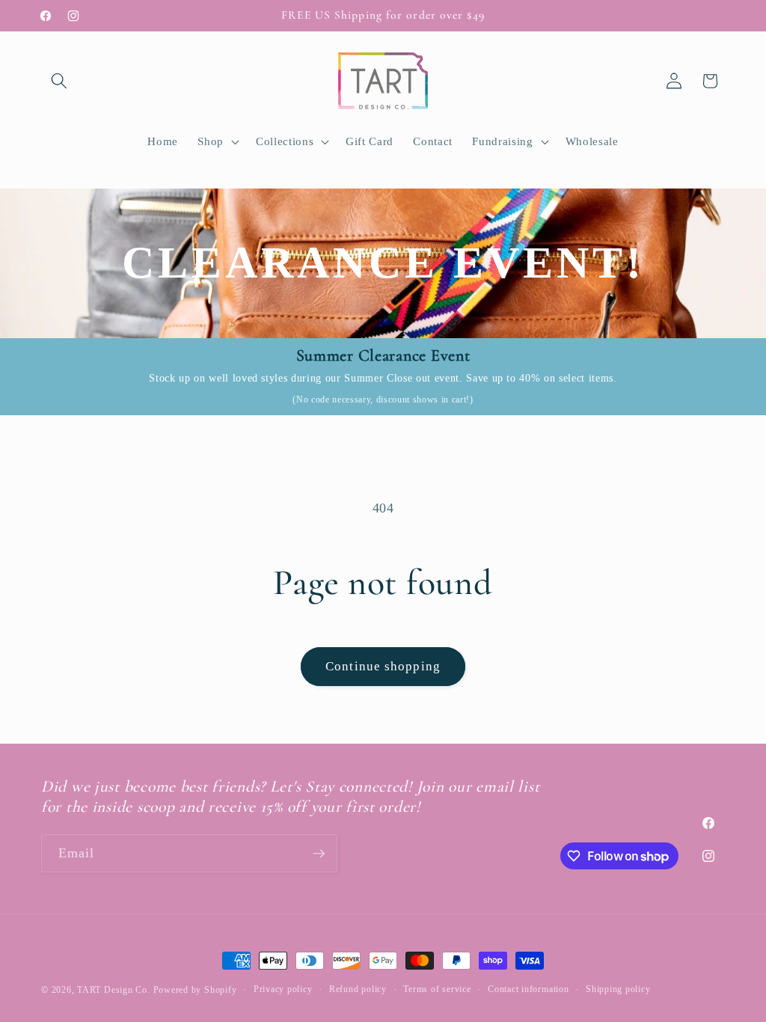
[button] (59, 81)
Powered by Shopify (195, 990)
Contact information (528, 989)
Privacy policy (283, 989)
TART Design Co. (115, 990)
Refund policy (358, 989)
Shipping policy (618, 989)
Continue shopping (383, 666)
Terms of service (437, 989)
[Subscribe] (319, 853)
